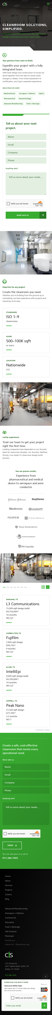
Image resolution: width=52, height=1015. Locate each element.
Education (9, 922)
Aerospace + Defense (14, 913)
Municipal (9, 936)
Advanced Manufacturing (16, 908)
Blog (7, 899)
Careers (8, 894)
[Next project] (47, 587)
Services (8, 885)
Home (7, 876)
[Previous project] (43, 587)
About (7, 881)
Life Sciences (11, 931)
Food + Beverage (12, 927)
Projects (8, 890)
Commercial (10, 918)
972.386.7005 (10, 858)
